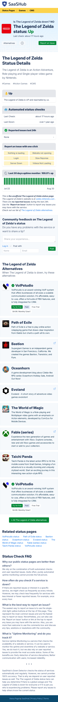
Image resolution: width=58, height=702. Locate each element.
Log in (5, 246)
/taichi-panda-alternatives (14, 453)
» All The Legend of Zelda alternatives (29, 520)
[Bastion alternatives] (5, 345)
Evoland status (40, 539)
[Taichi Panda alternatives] (5, 457)
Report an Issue (47, 43)
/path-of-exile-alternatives (14, 319)
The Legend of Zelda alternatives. (37, 210)
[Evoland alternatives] (5, 390)
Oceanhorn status (20, 539)
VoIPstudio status (10, 536)
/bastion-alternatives (12, 341)
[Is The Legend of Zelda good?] (22, 43)
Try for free (17, 307)
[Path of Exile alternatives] (5, 323)
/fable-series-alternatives (14, 429)
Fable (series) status (36, 543)
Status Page (14, 698)
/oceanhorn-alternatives (13, 365)
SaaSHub (25, 698)
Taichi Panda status (11, 546)
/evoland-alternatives (12, 386)
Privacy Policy (36, 698)
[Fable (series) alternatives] (5, 433)
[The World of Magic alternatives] (5, 409)
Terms (46, 698)
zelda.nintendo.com (45, 199)
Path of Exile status (32, 536)
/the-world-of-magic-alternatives (18, 405)
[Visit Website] (55, 343)
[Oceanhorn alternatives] (5, 369)
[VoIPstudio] (5, 286)
